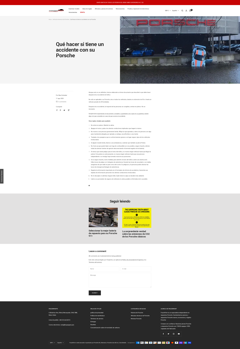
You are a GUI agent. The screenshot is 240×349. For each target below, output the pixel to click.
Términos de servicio (96, 318)
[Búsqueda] (182, 10)
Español (174, 10)
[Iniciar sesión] (186, 10)
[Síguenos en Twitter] (168, 333)
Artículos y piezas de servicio (104, 9)
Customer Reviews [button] (2, 176)
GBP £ (167, 10)
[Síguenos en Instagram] (173, 333)
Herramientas (73, 12)
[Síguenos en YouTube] (178, 333)
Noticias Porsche (136, 318)
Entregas (93, 321)
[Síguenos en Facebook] (163, 333)
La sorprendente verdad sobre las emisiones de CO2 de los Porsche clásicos (136, 234)
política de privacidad (96, 313)
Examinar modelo (74, 9)
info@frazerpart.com (67, 325)
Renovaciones (120, 9)
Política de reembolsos (97, 315)
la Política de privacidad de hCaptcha (131, 260)
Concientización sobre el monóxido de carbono (105, 327)
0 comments (62, 101)
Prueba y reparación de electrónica (138, 9)
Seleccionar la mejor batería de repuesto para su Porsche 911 (103, 233)
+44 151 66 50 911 (64, 320)
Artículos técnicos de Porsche (61, 19)
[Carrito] (190, 10)
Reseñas (93, 324)
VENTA (82, 12)
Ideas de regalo (87, 9)
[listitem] (60, 110)
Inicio (50, 19)
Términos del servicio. (95, 262)
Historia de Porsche (137, 313)
